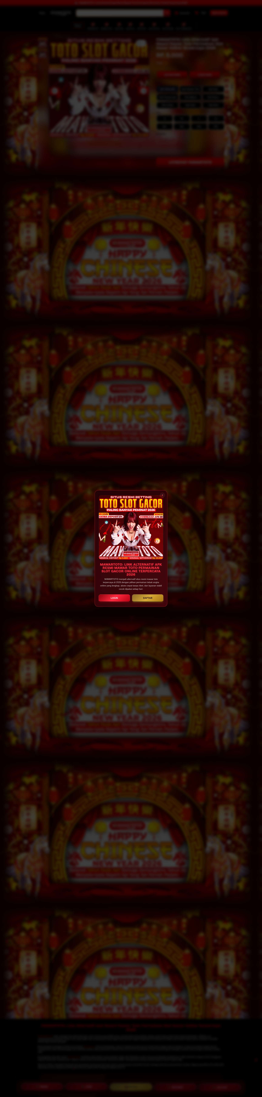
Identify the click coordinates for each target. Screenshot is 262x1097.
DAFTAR (147, 598)
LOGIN (114, 598)
